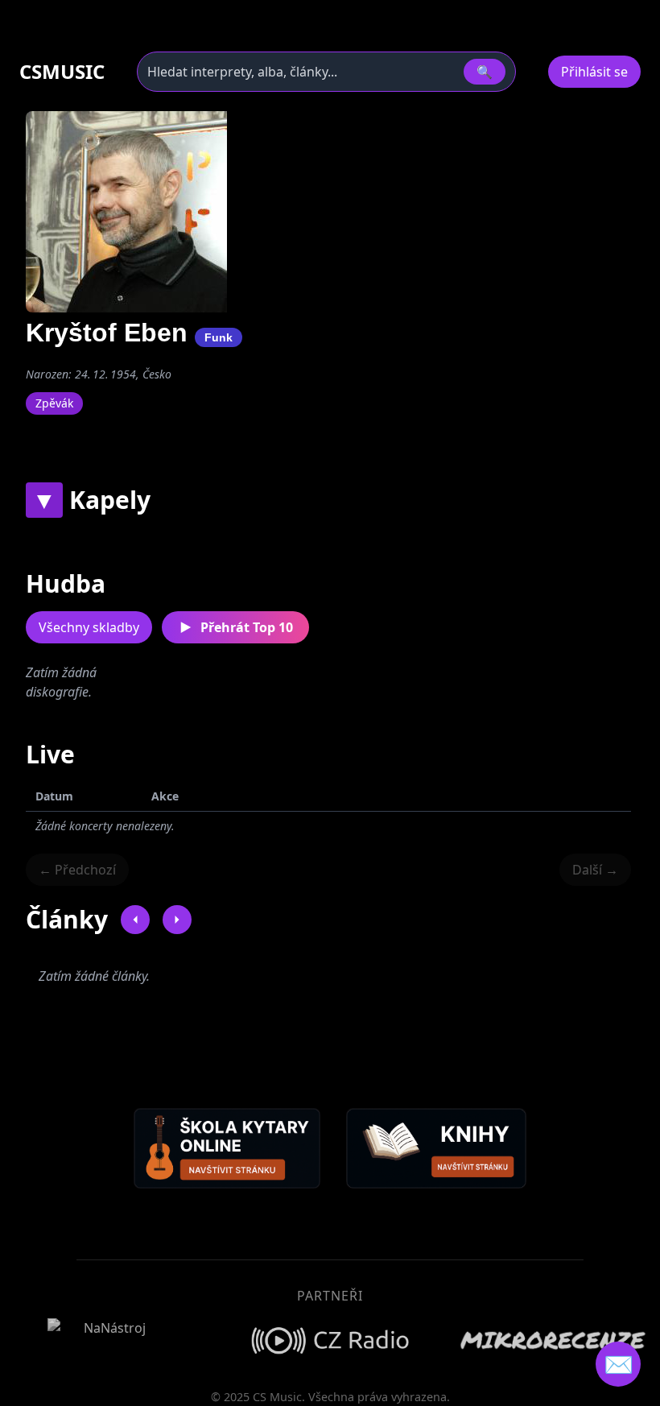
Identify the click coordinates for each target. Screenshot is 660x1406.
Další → (595, 870)
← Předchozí (77, 870)
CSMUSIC (62, 72)
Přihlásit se (594, 72)
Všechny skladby (89, 627)
